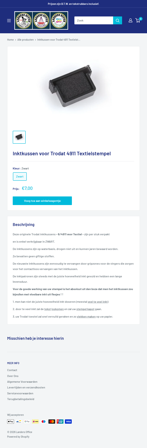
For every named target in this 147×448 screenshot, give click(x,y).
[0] (138, 20)
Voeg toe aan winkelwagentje (42, 200)
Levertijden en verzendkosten (26, 387)
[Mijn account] (130, 20)
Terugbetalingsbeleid (20, 399)
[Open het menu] (9, 20)
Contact (12, 370)
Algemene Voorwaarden (22, 381)
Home (10, 39)
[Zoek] (117, 20)
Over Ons (12, 376)
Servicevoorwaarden (20, 393)
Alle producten (25, 39)
